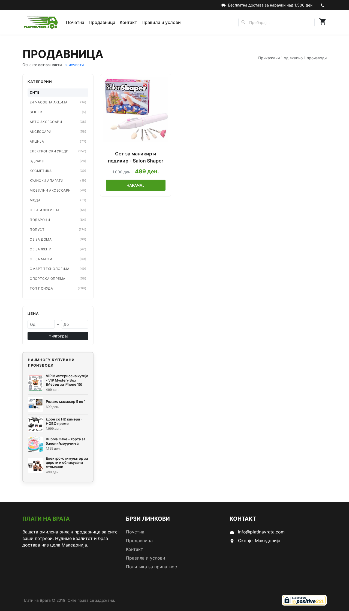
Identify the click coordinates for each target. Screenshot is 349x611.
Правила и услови (161, 22)
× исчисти (74, 64)
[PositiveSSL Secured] (304, 600)
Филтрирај (58, 336)
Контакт (128, 22)
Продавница (102, 22)
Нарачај (136, 185)
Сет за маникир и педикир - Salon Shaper (135, 157)
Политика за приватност (152, 566)
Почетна (75, 22)
